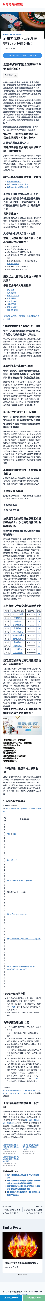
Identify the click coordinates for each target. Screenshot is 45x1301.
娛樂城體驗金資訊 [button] (10, 758)
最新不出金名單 (11, 509)
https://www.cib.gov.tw (17, 914)
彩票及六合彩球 (13, 296)
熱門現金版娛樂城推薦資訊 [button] (14, 756)
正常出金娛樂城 (11, 1297)
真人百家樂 (11, 293)
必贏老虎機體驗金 (14, 182)
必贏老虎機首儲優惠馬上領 (17, 184)
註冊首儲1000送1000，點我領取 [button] (17, 743)
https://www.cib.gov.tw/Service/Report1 (24, 939)
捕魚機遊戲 (11, 304)
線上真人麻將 (12, 307)
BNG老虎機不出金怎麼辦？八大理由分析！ (33, 1210)
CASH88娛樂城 (18, 635)
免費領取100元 (34, 1297)
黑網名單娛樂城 (13, 264)
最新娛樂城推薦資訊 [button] (11, 745)
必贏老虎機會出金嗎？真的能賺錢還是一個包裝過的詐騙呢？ (11, 1159)
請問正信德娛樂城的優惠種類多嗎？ (22, 1263)
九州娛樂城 (18, 646)
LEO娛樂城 (18, 649)
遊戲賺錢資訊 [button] (9, 748)
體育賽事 (10, 290)
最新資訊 (12, 34)
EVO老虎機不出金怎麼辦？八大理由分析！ (11, 1210)
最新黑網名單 (10, 505)
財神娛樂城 (18, 618)
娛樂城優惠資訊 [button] (10, 761)
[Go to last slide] (6, 1252)
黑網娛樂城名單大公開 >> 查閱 (19, 233)
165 (14, 834)
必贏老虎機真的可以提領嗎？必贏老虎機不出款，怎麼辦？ (30, 1147)
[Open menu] (40, 4)
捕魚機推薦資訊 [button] (10, 751)
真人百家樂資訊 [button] (10, 753)
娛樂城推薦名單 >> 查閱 (13, 316)
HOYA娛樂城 (18, 614)
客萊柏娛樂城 (18, 639)
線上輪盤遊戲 (12, 310)
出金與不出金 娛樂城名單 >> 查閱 (20, 194)
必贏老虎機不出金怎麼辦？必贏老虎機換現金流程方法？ (11, 1147)
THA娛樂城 (17, 653)
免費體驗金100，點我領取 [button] (14, 740)
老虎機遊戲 (11, 298)
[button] (16, 142)
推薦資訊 (6, 34)
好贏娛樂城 (18, 621)
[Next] (39, 1252)
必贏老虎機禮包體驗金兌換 (17, 187)
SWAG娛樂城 (18, 632)
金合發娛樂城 (18, 625)
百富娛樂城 (18, 642)
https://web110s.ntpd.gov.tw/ (19, 880)
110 (8, 834)
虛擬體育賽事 (12, 301)
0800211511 (12, 860)
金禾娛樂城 (18, 628)
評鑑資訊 (19, 34)
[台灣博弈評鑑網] (13, 4)
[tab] (18, 1274)
